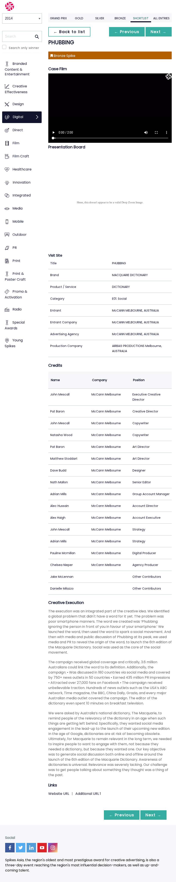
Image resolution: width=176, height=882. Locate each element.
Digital (18, 117)
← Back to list (69, 31)
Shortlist (141, 18)
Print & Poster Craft (15, 276)
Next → (159, 31)
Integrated (21, 195)
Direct (17, 130)
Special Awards (15, 325)
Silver (99, 18)
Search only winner (24, 48)
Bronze (120, 18)
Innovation (21, 182)
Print (16, 260)
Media (17, 208)
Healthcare (22, 169)
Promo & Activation (16, 294)
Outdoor (19, 234)
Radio (17, 309)
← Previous (127, 31)
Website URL (58, 793)
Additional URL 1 (88, 793)
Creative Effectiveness (16, 89)
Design (18, 104)
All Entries (161, 18)
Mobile (18, 221)
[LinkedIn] (31, 847)
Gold (79, 18)
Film (15, 143)
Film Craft (20, 156)
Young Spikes (14, 343)
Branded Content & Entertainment (17, 69)
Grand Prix (58, 18)
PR (14, 247)
